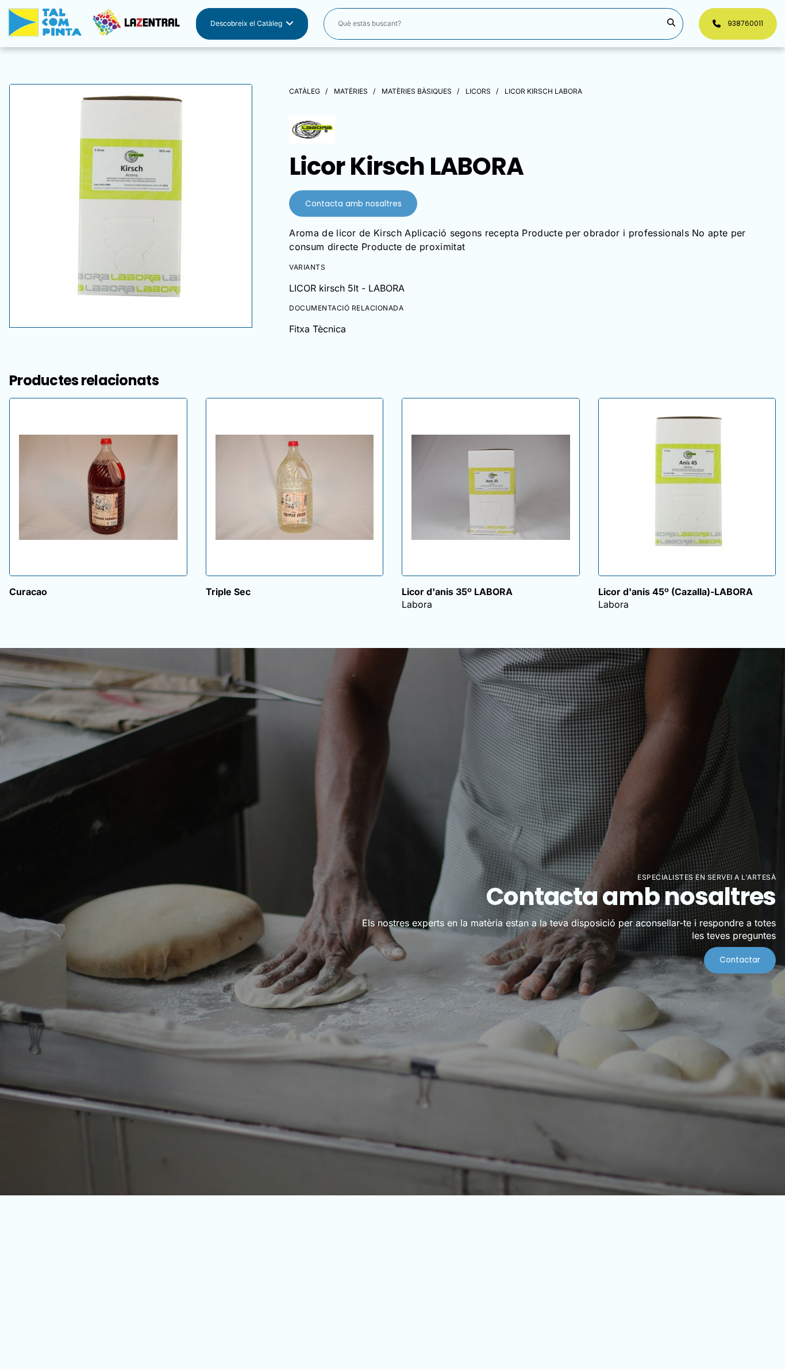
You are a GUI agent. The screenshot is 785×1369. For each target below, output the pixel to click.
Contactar (739, 959)
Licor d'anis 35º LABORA (457, 591)
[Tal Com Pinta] (94, 24)
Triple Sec (228, 591)
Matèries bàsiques (417, 91)
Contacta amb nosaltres (353, 203)
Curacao (28, 591)
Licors (478, 91)
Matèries (351, 91)
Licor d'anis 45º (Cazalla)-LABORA (675, 591)
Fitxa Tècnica (317, 329)
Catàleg (304, 91)
